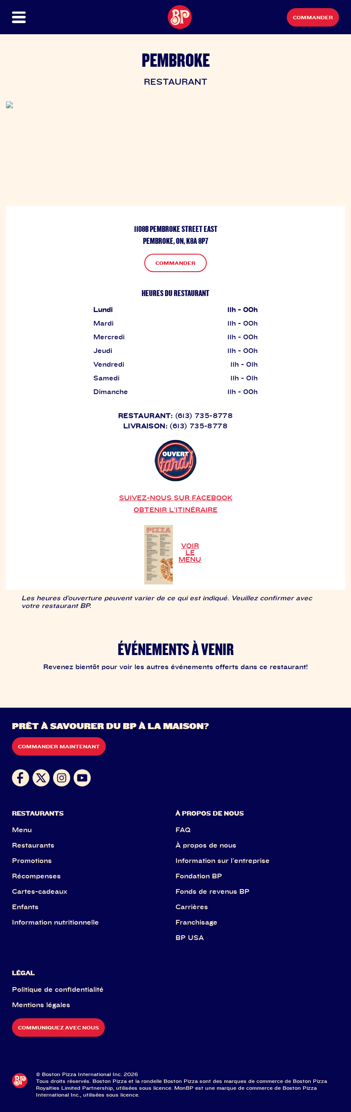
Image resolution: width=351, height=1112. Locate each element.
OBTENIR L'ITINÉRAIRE (175, 509)
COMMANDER (175, 263)
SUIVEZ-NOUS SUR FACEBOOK (175, 497)
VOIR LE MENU (189, 552)
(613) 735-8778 (204, 415)
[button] (28, 17)
